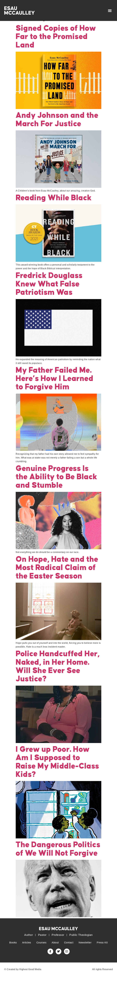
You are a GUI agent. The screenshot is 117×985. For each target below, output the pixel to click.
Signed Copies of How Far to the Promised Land (56, 36)
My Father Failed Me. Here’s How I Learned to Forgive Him (54, 378)
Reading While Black (54, 198)
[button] (110, 10)
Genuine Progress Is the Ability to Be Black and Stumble (56, 477)
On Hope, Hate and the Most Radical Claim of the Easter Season (57, 567)
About (55, 942)
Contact (68, 942)
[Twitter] (58, 951)
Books (13, 942)
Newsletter (85, 942)
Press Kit (102, 942)
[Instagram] (67, 951)
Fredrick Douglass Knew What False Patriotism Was (49, 284)
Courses (41, 942)
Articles (26, 942)
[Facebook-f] (50, 951)
